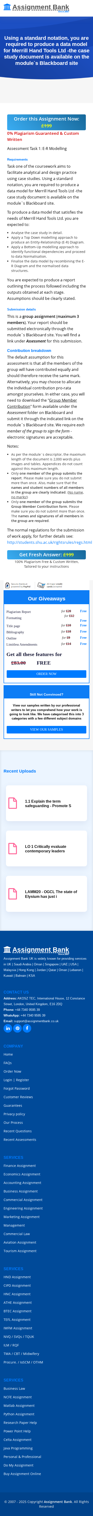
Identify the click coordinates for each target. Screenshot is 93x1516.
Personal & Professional (22, 1456)
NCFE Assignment (18, 1397)
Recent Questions (18, 1131)
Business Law (14, 1388)
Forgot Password (17, 1088)
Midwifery (31, 1353)
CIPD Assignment (17, 1285)
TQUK (29, 1336)
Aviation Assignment (20, 1242)
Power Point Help (17, 1431)
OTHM (38, 1362)
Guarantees (13, 1105)
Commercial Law (17, 1234)
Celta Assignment (17, 1439)
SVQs (18, 1336)
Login (8, 1080)
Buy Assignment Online (22, 1473)
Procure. (10, 1362)
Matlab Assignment (19, 1405)
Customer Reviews (18, 1097)
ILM (6, 1345)
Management (14, 1225)
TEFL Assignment (17, 1319)
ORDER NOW (46, 674)
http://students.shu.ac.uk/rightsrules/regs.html (49, 542)
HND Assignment (17, 1277)
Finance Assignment (20, 1165)
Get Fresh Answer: (46, 554)
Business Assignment (21, 1191)
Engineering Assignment (23, 1208)
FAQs (8, 1063)
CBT (17, 1353)
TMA (7, 1353)
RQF (15, 1345)
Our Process (13, 1122)
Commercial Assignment (23, 1199)
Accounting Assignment (22, 1182)
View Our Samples (46, 729)
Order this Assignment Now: (46, 122)
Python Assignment (19, 1414)
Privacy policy (14, 1114)
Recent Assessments (20, 1139)
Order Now (12, 1071)
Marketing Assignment (22, 1217)
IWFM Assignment (18, 1328)
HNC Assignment (17, 1294)
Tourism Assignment (20, 1251)
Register (22, 1080)
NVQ (8, 1336)
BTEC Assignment (17, 1311)
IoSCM (25, 1362)
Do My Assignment (18, 1465)
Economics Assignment (22, 1174)
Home (8, 1054)
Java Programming (18, 1448)
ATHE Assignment (18, 1302)
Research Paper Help (20, 1422)
